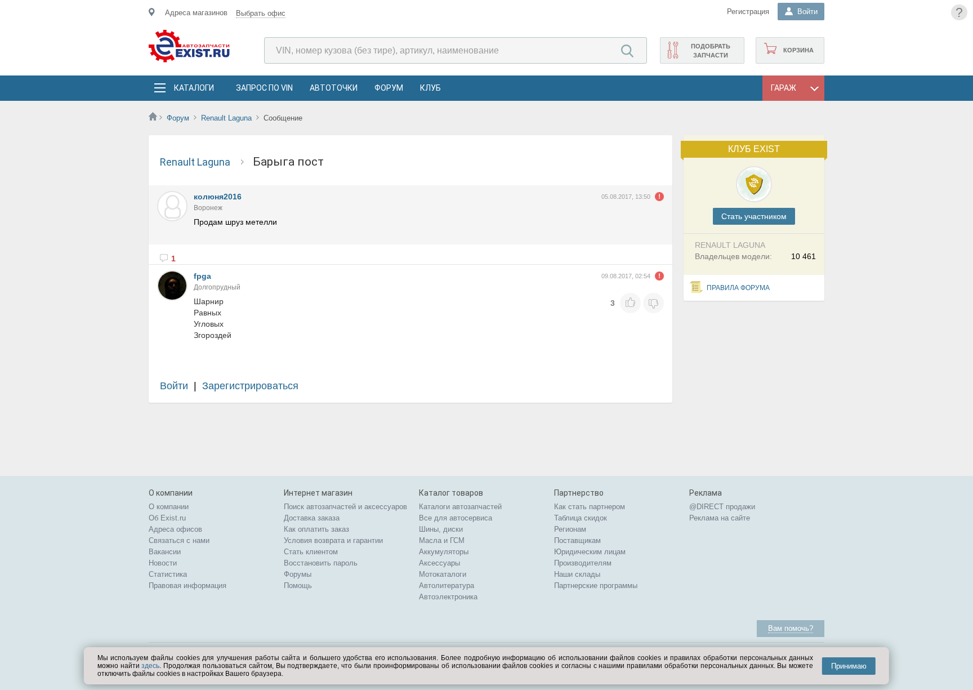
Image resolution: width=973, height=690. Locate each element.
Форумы (297, 574)
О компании (169, 506)
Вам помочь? (790, 628)
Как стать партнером (589, 506)
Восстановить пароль (321, 563)
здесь (150, 666)
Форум (388, 87)
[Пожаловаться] (659, 196)
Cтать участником (754, 216)
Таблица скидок (580, 518)
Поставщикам (577, 540)
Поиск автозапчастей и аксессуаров (345, 506)
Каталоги (193, 87)
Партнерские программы (595, 585)
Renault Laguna (227, 118)
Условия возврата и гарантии (333, 540)
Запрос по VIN (264, 87)
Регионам (570, 529)
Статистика (168, 574)
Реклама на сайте (719, 518)
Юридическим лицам (590, 551)
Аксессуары (439, 563)
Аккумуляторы (443, 551)
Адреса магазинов (196, 12)
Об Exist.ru (167, 518)
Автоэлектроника (448, 597)
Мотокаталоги (442, 574)
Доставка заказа (312, 518)
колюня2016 (218, 196)
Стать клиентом (311, 551)
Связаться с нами (179, 540)
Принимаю (849, 666)
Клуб (430, 87)
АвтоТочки (334, 87)
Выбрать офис (260, 13)
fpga (202, 276)
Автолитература (446, 585)
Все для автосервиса (455, 518)
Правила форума (738, 288)
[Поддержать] (630, 303)
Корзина (798, 50)
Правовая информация (187, 585)
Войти (174, 385)
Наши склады (577, 574)
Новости (163, 563)
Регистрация (748, 11)
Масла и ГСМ (442, 540)
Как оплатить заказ (316, 529)
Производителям (583, 563)
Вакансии (165, 551)
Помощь (298, 585)
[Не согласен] (653, 303)
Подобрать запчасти (710, 51)
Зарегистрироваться (250, 385)
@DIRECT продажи (722, 506)
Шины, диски (441, 529)
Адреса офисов (175, 529)
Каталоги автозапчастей (460, 506)
